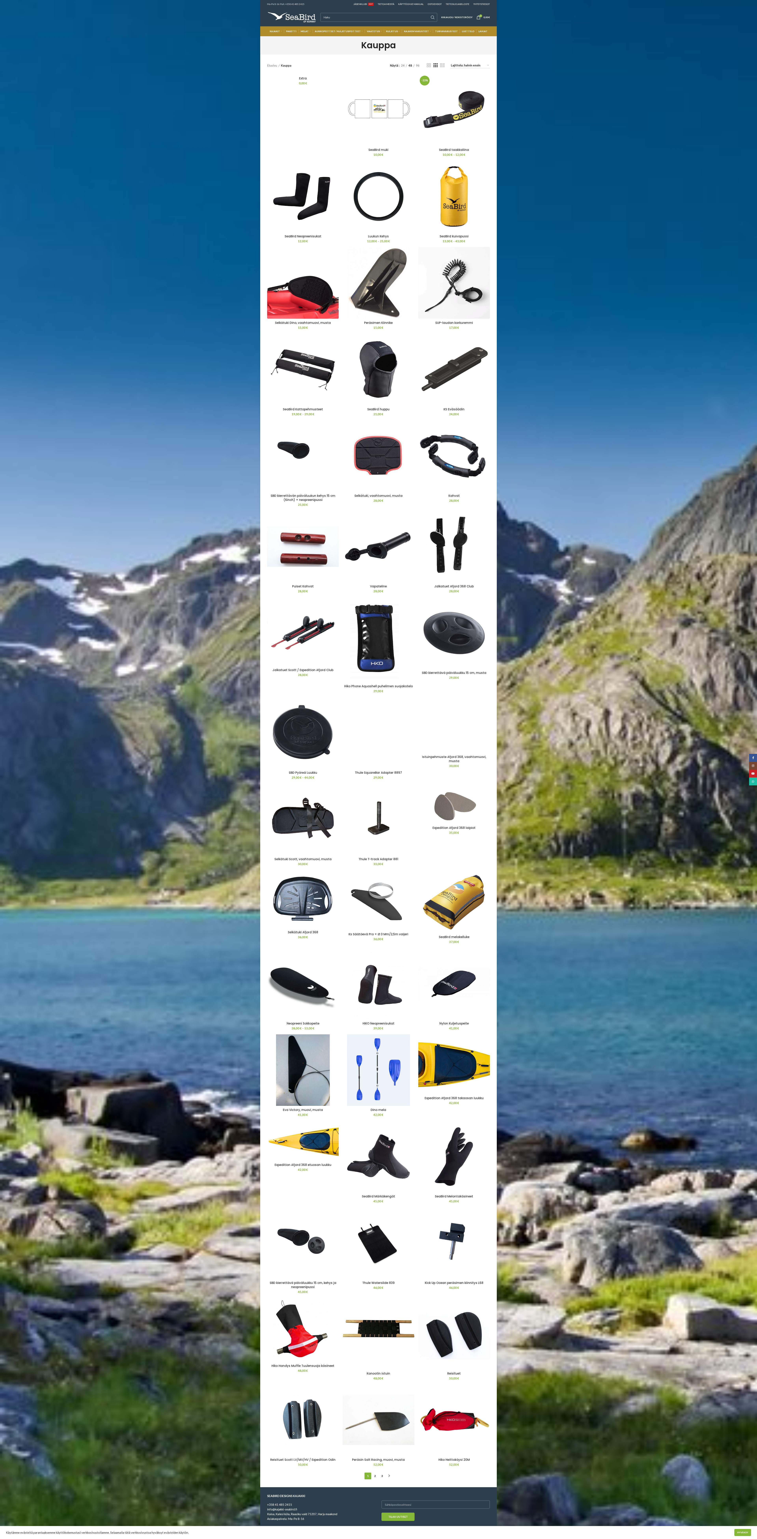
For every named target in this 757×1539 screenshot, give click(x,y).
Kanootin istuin (378, 1373)
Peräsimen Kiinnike (378, 323)
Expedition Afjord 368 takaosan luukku (454, 1098)
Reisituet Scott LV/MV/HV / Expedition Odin (303, 1460)
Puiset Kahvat (303, 586)
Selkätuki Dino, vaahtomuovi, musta (303, 323)
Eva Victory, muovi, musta (303, 1110)
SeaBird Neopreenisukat (303, 236)
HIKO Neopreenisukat (378, 1023)
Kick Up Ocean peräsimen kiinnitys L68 (454, 1283)
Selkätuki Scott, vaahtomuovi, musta (303, 859)
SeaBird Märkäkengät (378, 1196)
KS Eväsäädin (454, 409)
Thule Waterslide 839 (378, 1283)
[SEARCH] (432, 17)
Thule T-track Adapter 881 (378, 859)
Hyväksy (742, 1532)
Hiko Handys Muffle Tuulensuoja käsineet (302, 1366)
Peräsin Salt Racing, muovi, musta (378, 1460)
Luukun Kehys (378, 236)
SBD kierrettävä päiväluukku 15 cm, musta (454, 673)
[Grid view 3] (435, 65)
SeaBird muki (378, 150)
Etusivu (272, 65)
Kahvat (454, 496)
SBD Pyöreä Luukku (303, 773)
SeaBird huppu (378, 409)
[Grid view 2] (429, 65)
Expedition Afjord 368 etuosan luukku (303, 1165)
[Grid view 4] (442, 65)
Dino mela (378, 1110)
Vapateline (378, 586)
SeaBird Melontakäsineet (454, 1196)
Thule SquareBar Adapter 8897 (378, 773)
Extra (303, 78)
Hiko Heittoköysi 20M (454, 1460)
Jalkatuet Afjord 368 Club (454, 586)
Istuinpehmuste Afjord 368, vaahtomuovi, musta (454, 759)
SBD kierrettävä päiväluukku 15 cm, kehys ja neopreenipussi (303, 1285)
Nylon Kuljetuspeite (454, 1023)
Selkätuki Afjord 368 (303, 932)
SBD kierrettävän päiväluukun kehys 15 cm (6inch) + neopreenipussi (303, 498)
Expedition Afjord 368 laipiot (454, 828)
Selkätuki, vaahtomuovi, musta (378, 496)
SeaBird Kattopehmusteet (303, 409)
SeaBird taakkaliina (454, 150)
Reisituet (454, 1373)
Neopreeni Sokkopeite (303, 1023)
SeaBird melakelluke (454, 937)
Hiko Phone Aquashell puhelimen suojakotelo (378, 686)
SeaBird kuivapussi (454, 236)
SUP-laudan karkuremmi (454, 323)
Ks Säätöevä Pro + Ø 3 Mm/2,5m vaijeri (378, 934)
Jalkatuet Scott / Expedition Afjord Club (302, 670)
